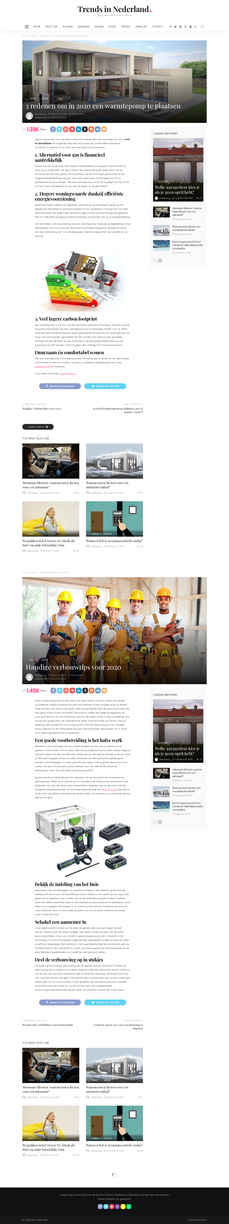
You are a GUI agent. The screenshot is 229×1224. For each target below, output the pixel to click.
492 (141, 546)
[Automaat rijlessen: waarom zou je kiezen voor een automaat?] (50, 461)
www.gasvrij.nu (68, 373)
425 (77, 551)
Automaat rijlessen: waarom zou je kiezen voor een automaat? (187, 211)
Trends (125, 26)
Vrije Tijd (51, 26)
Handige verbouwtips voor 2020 (41, 408)
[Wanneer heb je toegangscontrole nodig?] (114, 518)
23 (200, 198)
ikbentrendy (40, 114)
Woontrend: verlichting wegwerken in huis (47, 1025)
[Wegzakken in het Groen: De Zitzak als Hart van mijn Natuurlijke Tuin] (50, 518)
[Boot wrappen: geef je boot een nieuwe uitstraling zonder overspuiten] (161, 245)
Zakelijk (141, 26)
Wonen (99, 26)
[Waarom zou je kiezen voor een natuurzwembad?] (114, 461)
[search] (202, 26)
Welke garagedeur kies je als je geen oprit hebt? (177, 189)
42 (78, 493)
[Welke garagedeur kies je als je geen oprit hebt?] (178, 170)
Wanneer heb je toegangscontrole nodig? (114, 541)
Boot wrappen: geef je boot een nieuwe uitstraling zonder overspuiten (187, 245)
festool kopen (109, 789)
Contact (157, 26)
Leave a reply (36, 426)
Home (36, 26)
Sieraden (84, 26)
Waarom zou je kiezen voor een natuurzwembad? (186, 228)
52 (142, 493)
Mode (112, 26)
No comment (77, 113)
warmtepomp (42, 366)
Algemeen (163, 182)
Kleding (68, 26)
